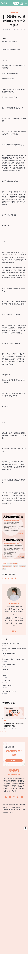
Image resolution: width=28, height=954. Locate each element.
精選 (5, 721)
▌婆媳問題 (5, 675)
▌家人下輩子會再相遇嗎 (8, 664)
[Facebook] (6, 797)
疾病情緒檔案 (14, 12)
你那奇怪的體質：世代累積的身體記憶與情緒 (14, 648)
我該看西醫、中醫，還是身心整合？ (11, 643)
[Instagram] (14, 797)
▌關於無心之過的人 (7, 686)
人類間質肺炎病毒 (7, 566)
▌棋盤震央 (5, 670)
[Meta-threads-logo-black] (18, 797)
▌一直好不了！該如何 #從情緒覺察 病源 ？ (14, 659)
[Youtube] (10, 797)
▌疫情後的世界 (6, 680)
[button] (26, 3)
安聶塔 (4, 2)
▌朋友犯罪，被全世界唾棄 (9, 691)
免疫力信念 (22, 566)
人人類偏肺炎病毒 (12, 563)
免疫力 (15, 566)
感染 (4, 569)
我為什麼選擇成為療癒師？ (9, 654)
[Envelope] (22, 797)
